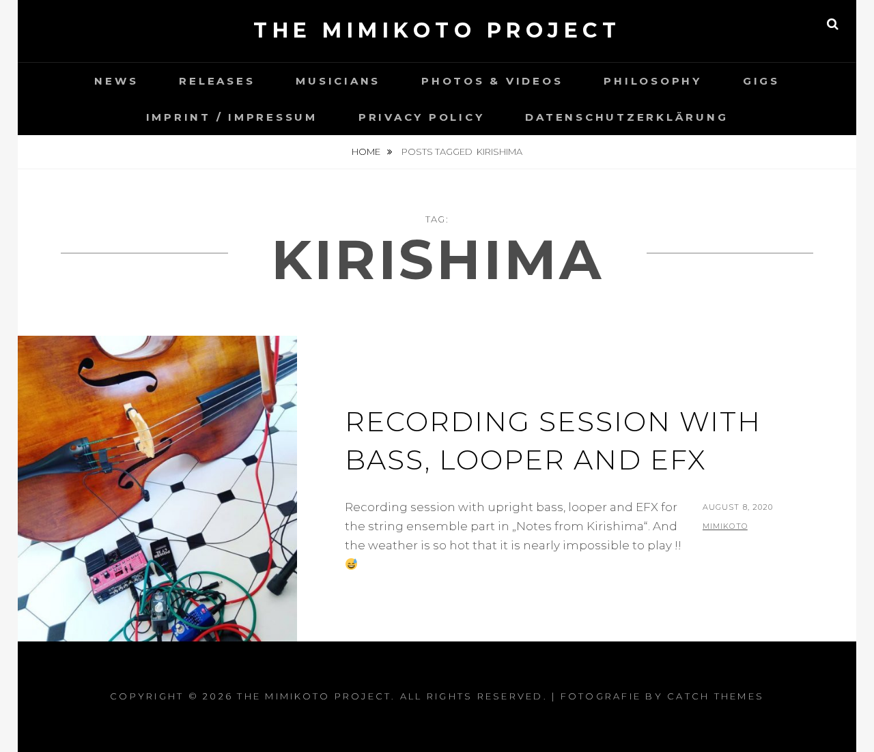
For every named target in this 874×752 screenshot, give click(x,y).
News (116, 80)
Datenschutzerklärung (626, 117)
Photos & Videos (492, 80)
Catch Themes (715, 696)
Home (367, 151)
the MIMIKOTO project (437, 30)
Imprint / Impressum (232, 117)
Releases (217, 80)
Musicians (338, 80)
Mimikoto (725, 526)
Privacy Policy (421, 117)
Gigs (761, 80)
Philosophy (653, 80)
